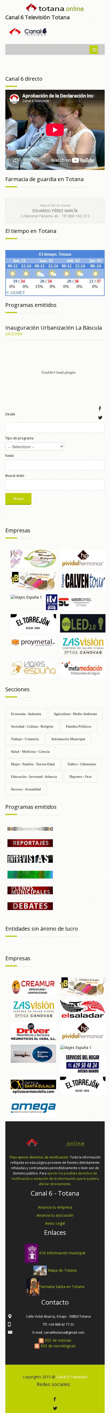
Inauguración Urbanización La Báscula (53, 327)
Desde (10, 414)
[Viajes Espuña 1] (26, 596)
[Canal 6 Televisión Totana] (55, 9)
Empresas (17, 530)
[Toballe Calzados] (33, 580)
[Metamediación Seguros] (82, 667)
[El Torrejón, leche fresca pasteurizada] (33, 622)
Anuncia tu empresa (55, 1207)
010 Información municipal (62, 1252)
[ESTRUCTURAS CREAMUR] (33, 986)
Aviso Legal (55, 1223)
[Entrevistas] (30, 858)
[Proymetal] (33, 641)
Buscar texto (14, 475)
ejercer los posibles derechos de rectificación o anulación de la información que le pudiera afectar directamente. (55, 1178)
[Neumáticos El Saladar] (82, 1008)
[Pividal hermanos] (82, 558)
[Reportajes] (30, 842)
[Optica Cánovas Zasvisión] (82, 645)
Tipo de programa (19, 438)
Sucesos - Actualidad (26, 789)
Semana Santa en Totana (62, 1286)
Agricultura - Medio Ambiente (75, 714)
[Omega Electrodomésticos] (33, 1107)
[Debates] (30, 905)
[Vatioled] (82, 622)
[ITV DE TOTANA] (68, 601)
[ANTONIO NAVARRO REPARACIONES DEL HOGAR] (82, 1062)
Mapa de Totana (62, 1270)
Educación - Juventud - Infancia (34, 777)
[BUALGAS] (33, 1053)
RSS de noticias (57, 1340)
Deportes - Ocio (80, 777)
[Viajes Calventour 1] (82, 580)
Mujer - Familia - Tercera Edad (33, 764)
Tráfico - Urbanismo (81, 764)
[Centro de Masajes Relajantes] (33, 558)
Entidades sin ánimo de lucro (41, 928)
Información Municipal (68, 739)
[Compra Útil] (30, 828)
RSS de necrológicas (58, 1345)
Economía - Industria (26, 714)
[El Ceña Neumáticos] (33, 1030)
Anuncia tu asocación (55, 1215)
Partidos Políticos (78, 726)
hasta (9, 455)
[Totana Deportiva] (30, 874)
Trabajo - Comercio (25, 739)
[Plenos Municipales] (30, 889)
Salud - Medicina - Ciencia (30, 752)
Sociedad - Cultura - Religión (32, 726)
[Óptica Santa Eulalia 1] (33, 1085)
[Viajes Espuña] (33, 667)
